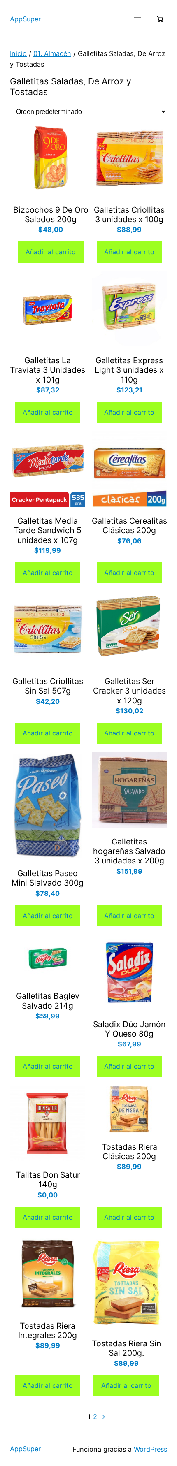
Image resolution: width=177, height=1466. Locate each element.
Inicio (18, 53)
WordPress (150, 1449)
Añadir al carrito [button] (51, 252)
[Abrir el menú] (137, 19)
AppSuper (25, 19)
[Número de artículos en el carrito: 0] (159, 19)
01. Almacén (52, 53)
